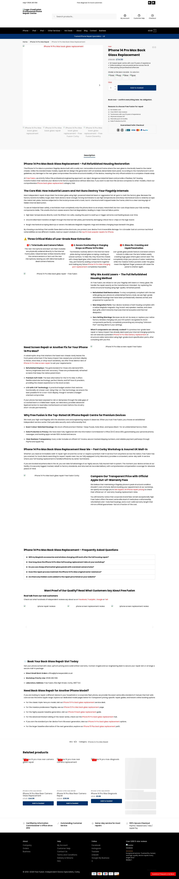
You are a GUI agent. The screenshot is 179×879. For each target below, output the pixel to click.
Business (26, 851)
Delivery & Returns (65, 858)
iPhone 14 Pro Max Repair (39, 42)
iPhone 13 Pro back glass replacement (79, 702)
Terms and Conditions (67, 855)
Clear (110, 82)
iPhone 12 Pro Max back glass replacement (81, 707)
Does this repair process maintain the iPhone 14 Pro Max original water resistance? (65, 572)
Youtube (95, 851)
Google (100, 599)
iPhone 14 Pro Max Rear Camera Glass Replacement (37, 794)
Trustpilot (91, 599)
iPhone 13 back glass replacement (82, 712)
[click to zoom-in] (63, 85)
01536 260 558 (32, 3)
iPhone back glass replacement (50, 183)
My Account (62, 845)
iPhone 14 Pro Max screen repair (37, 363)
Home (25, 42)
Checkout (152, 18)
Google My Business (100, 858)
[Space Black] (132, 77)
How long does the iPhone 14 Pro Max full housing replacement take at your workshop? (67, 562)
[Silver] (125, 77)
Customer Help (139, 18)
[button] (152, 31)
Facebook (82, 599)
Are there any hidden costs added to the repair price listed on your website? (62, 577)
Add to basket (136, 87)
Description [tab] (89, 155)
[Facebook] (149, 2)
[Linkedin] (153, 2)
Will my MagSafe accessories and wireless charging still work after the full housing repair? (69, 557)
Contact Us (62, 851)
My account (125, 18)
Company (27, 845)
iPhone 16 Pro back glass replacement (97, 717)
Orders (26, 848)
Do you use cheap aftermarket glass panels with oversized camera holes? (61, 567)
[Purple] (118, 77)
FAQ (59, 861)
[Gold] (111, 77)
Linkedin (95, 855)
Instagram (96, 848)
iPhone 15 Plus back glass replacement (99, 726)
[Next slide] (99, 85)
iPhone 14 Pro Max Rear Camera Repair (71, 794)
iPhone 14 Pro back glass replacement (104, 721)
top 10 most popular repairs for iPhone (97, 232)
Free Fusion (30, 178)
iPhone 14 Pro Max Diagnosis (104, 793)
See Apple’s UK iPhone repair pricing (129, 489)
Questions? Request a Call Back (163, 874)
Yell (106, 599)
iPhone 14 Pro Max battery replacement (129, 334)
